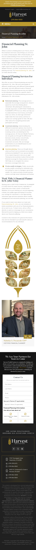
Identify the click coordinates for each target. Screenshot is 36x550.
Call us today (22, 368)
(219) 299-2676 (12, 463)
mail (30, 337)
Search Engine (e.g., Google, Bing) (10, 417)
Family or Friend (25, 416)
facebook (14, 449)
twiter (18, 449)
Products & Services (23, 431)
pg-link (11, 255)
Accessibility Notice (23, 542)
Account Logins (9, 9)
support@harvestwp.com (23, 9)
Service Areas (7, 433)
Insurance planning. (11, 149)
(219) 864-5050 (16, 20)
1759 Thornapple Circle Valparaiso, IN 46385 (16, 459)
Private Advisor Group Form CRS (21, 544)
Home (7, 431)
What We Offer (18, 247)
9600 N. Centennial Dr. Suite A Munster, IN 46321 (18, 470)
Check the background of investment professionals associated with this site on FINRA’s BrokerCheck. (18, 3)
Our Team (13, 431)
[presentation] (6, 336)
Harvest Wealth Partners (9, 542)
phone (26, 337)
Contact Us (30, 433)
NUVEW (6, 540)
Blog (13, 433)
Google (22, 449)
